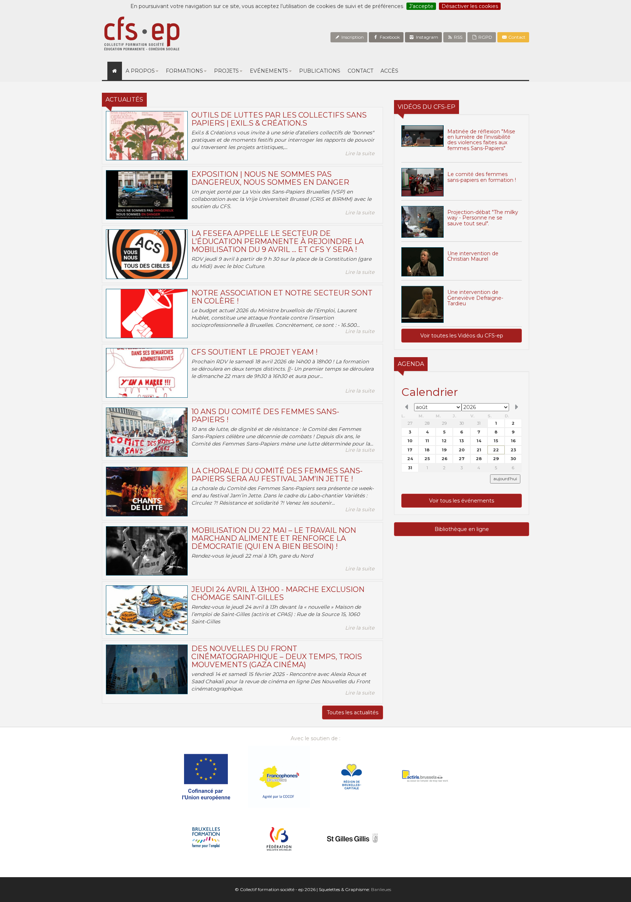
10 (410, 440)
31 (479, 423)
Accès (389, 71)
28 (427, 423)
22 (496, 449)
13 (461, 440)
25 (427, 458)
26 (444, 458)
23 (513, 449)
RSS (457, 37)
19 (444, 449)
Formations (184, 71)
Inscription (352, 37)
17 (410, 449)
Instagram (426, 37)
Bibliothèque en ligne (462, 529)
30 (461, 423)
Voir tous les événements (461, 500)
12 (444, 440)
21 (479, 449)
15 (496, 440)
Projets (226, 71)
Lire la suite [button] (359, 153)
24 (410, 458)
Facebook (389, 37)
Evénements (269, 71)
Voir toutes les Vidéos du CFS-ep (461, 335)
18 (427, 449)
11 (427, 440)
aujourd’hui (505, 478)
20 (461, 449)
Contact (516, 37)
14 (479, 440)
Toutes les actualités (352, 712)
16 (513, 440)
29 (444, 423)
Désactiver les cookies (469, 6)
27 (410, 423)
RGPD (484, 37)
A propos (140, 71)
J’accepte (421, 6)
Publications (319, 71)
